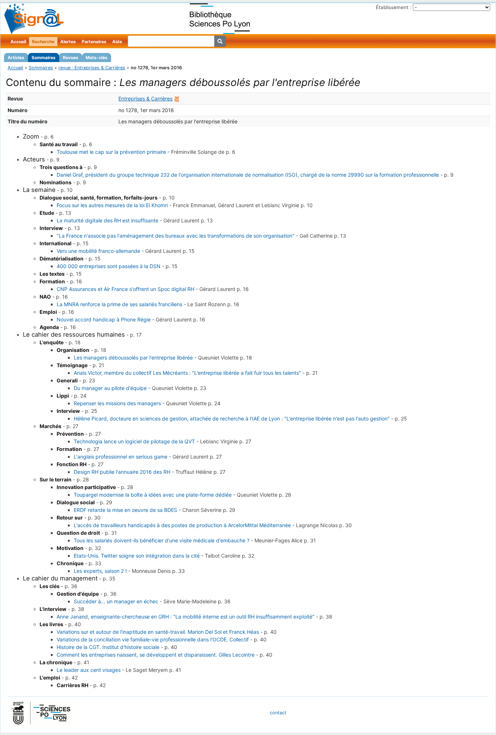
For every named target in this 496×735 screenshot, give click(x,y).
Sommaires (44, 57)
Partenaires (94, 41)
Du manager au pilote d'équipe (110, 388)
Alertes (68, 41)
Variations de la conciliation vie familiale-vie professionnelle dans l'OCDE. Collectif (153, 639)
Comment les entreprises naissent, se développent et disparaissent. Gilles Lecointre (156, 655)
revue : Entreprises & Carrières (91, 67)
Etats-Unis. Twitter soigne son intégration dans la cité (137, 556)
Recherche (43, 41)
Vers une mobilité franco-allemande (98, 251)
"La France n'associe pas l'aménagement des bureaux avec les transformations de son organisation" (175, 236)
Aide (117, 41)
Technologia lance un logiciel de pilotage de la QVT (134, 441)
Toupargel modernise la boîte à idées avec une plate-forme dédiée (153, 495)
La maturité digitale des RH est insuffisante (107, 220)
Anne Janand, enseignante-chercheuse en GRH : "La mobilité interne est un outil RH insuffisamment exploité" (185, 616)
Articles (16, 57)
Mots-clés (96, 57)
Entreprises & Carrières (145, 98)
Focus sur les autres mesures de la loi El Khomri (112, 205)
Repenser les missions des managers (117, 403)
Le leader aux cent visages (89, 670)
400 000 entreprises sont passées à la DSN (108, 266)
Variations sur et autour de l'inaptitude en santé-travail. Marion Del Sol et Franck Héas (158, 632)
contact (278, 712)
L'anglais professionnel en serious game (120, 456)
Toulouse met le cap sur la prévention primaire (111, 152)
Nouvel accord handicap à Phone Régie (104, 319)
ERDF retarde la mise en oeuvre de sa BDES (125, 510)
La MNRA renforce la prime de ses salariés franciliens (119, 304)
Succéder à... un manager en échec (116, 601)
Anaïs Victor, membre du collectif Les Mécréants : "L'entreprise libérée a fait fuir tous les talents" (187, 373)
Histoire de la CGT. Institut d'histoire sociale (108, 647)
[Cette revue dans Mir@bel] (177, 98)
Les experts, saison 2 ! (100, 571)
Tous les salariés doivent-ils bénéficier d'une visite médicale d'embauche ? (161, 540)
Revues (70, 57)
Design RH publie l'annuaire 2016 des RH (122, 472)
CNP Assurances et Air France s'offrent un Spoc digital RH (125, 289)
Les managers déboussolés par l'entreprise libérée (133, 357)
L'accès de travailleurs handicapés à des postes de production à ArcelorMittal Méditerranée (182, 525)
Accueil (18, 41)
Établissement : (393, 7)
